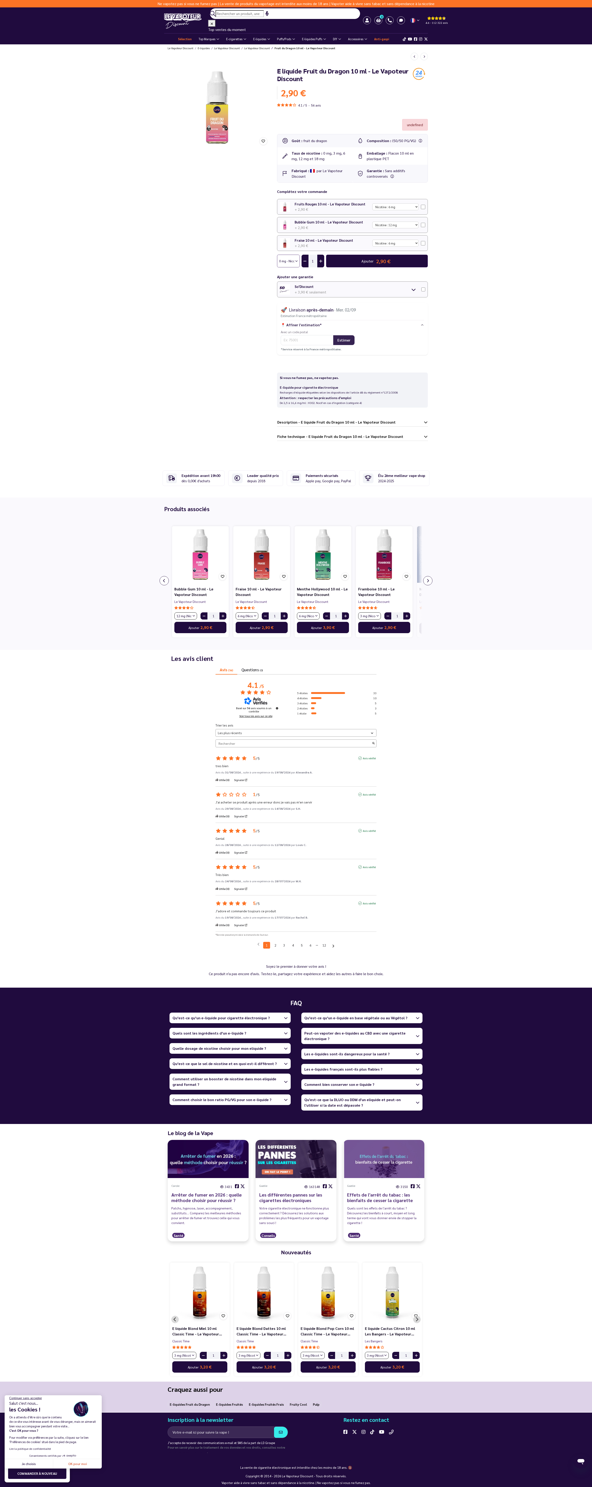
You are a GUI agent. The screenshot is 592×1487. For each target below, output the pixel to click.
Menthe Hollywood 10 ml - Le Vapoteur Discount (322, 591)
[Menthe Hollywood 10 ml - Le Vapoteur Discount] (323, 554)
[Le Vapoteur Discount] (186, 21)
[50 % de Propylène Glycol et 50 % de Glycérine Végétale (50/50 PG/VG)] (420, 141)
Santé (178, 1235)
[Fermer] (212, 23)
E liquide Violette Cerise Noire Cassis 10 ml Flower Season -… (327, 1331)
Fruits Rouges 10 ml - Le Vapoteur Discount (330, 204)
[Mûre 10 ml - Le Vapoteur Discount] (424, 56)
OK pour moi (77, 1464)
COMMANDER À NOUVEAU (37, 1473)
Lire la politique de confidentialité (30, 1448)
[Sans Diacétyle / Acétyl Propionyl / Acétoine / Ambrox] (392, 176)
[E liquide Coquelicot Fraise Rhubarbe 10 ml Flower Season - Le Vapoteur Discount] (264, 1292)
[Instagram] (420, 39)
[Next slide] (417, 1319)
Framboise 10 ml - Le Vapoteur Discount (376, 591)
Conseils (268, 1235)
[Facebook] (415, 39)
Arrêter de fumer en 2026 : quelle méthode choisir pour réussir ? (206, 1197)
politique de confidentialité (187, 1452)
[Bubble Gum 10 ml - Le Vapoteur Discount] (200, 554)
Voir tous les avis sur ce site (255, 716)
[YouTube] (381, 1432)
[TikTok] (404, 39)
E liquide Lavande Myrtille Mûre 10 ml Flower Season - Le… (199, 1331)
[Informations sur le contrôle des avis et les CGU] (277, 708)
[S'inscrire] (281, 1432)
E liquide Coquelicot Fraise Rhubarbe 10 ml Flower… (260, 1331)
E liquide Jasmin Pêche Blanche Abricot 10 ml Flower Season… (392, 1331)
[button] (378, 20)
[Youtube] (410, 39)
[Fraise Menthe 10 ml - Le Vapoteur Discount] (414, 56)
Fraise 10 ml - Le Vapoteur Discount (324, 240)
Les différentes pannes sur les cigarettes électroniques (290, 1197)
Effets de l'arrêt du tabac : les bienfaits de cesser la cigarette (380, 1197)
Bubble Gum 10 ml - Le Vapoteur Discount (329, 222)
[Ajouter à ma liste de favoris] (263, 141)
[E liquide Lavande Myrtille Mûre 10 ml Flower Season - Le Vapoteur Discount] (200, 1292)
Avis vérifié (369, 758)
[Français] (415, 20)
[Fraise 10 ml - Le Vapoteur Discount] (261, 554)
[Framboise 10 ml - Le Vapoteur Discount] (384, 554)
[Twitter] (426, 39)
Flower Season (183, 1341)
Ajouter (200, 627)
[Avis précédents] (258, 945)
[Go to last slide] (175, 1319)
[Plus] (222, 616)
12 (324, 945)
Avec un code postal (294, 332)
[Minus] (203, 616)
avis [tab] (226, 669)
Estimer (343, 340)
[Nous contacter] (391, 1432)
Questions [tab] (252, 669)
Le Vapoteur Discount (190, 601)
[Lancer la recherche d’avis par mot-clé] (373, 743)
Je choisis (29, 1464)
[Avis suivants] (333, 945)
